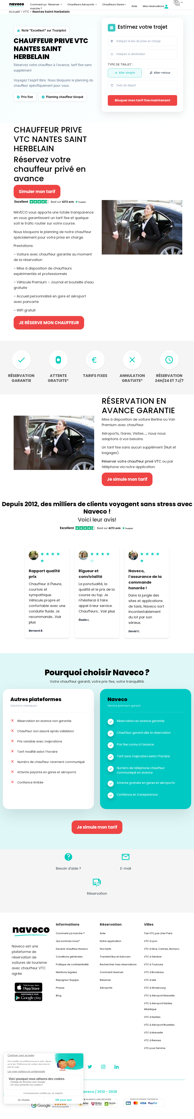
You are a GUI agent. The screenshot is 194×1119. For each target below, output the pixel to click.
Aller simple (127, 73)
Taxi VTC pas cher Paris (158, 933)
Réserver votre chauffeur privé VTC (131, 461)
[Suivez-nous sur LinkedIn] (116, 1067)
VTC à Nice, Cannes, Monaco (161, 949)
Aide (134, 6)
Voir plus (107, 611)
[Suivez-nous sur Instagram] (103, 1067)
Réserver (105, 980)
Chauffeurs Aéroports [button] (81, 4)
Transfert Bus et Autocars (115, 956)
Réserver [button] (54, 4)
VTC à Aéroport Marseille (159, 995)
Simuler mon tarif (37, 192)
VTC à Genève (153, 956)
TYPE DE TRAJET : (120, 64)
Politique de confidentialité (72, 964)
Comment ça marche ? (38, 6)
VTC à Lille (150, 980)
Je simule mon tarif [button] (127, 479)
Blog (58, 995)
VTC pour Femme (154, 1048)
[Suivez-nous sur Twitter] (90, 1067)
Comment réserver (112, 972)
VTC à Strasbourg (155, 988)
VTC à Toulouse (153, 964)
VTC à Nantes (152, 1017)
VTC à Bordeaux (154, 972)
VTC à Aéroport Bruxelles (159, 1025)
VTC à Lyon (150, 941)
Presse (60, 988)
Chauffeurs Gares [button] (113, 4)
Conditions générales (69, 956)
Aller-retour (162, 73)
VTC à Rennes (152, 1040)
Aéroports (106, 988)
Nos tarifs (105, 949)
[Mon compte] (169, 6)
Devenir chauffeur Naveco (72, 949)
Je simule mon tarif (97, 827)
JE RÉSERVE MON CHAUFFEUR (49, 323)
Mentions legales (66, 972)
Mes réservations (153, 6)
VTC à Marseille (153, 1032)
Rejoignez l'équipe (67, 980)
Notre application (110, 941)
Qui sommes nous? (68, 941)
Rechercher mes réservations (118, 964)
